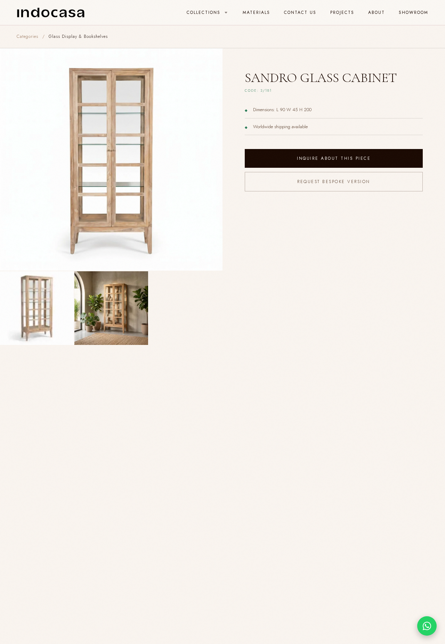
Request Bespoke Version (333, 182)
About (376, 12)
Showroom (413, 12)
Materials (256, 12)
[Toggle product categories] (226, 13)
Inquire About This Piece (334, 158)
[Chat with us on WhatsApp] (427, 626)
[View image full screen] (111, 159)
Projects (342, 12)
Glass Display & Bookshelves (78, 36)
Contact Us (300, 12)
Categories (27, 36)
